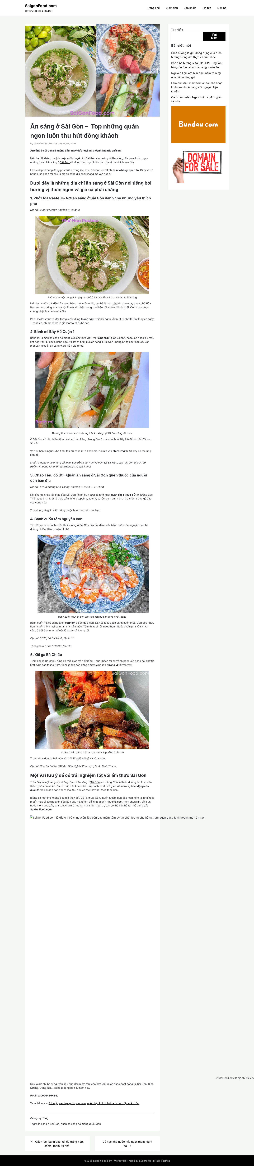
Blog (45, 1118)
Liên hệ (221, 8)
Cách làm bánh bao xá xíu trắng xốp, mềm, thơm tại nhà (59, 1143)
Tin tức (206, 8)
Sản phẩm (190, 8)
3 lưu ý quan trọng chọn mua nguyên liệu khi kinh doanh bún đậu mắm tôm (94, 1103)
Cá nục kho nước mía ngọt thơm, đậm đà (127, 1143)
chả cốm (117, 801)
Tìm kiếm (177, 29)
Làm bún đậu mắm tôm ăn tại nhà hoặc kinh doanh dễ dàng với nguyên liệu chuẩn (196, 87)
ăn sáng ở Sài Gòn (48, 1124)
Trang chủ (153, 8)
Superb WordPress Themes (154, 1160)
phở (115, 303)
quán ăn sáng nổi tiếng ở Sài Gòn (81, 1124)
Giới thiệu (172, 8)
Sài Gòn (65, 162)
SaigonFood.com (41, 5)
